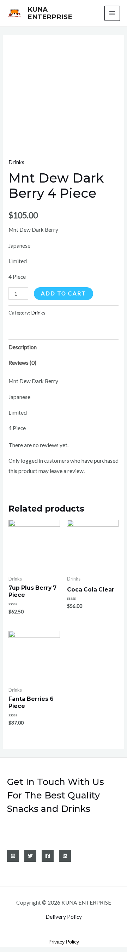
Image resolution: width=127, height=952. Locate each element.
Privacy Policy (63, 942)
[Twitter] (30, 856)
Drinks (16, 162)
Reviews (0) (22, 362)
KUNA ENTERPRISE (50, 13)
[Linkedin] (65, 856)
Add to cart (63, 293)
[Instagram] (13, 856)
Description (22, 347)
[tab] (63, 347)
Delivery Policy (64, 916)
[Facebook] (48, 856)
